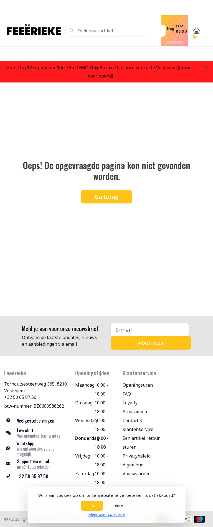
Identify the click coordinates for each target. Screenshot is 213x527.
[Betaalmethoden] (187, 519)
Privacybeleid (137, 456)
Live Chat (172, 53)
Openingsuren (138, 385)
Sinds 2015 (199, 53)
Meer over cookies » (106, 514)
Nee (119, 505)
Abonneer (151, 343)
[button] (195, 30)
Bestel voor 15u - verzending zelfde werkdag (111, 53)
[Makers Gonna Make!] (34, 31)
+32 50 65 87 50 (20, 397)
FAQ (127, 394)
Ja (92, 505)
